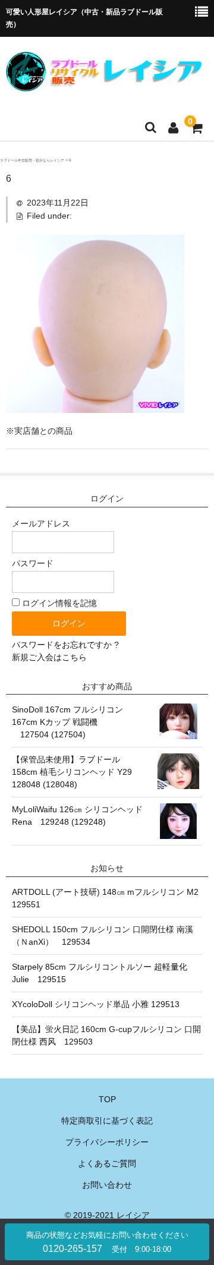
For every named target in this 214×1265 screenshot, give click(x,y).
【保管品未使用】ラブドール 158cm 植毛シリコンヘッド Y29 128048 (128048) (76, 772)
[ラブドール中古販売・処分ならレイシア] (105, 83)
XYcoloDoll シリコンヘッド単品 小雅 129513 (96, 1004)
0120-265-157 (107, 1242)
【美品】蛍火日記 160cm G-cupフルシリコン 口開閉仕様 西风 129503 (106, 1035)
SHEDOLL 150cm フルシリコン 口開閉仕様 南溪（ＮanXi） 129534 (102, 936)
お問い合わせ (107, 1185)
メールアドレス (41, 523)
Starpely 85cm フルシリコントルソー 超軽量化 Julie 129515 (99, 973)
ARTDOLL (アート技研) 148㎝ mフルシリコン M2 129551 (107, 898)
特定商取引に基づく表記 (107, 1120)
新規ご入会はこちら (49, 657)
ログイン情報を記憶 (58, 603)
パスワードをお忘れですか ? (65, 644)
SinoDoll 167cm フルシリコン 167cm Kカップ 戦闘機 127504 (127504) (67, 722)
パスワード (33, 563)
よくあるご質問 (107, 1163)
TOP (107, 1099)
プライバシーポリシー (107, 1142)
